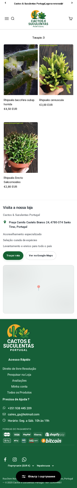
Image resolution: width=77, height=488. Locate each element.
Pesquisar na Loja (19, 374)
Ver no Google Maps (41, 255)
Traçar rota (13, 255)
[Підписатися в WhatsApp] (24, 459)
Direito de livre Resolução (19, 369)
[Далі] (72, 3)
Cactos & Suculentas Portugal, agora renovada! (38, 3)
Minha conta (19, 386)
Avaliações (19, 380)
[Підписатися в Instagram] (14, 459)
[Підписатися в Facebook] (5, 459)
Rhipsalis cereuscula (51, 100)
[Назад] (6, 3)
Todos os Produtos (19, 392)
